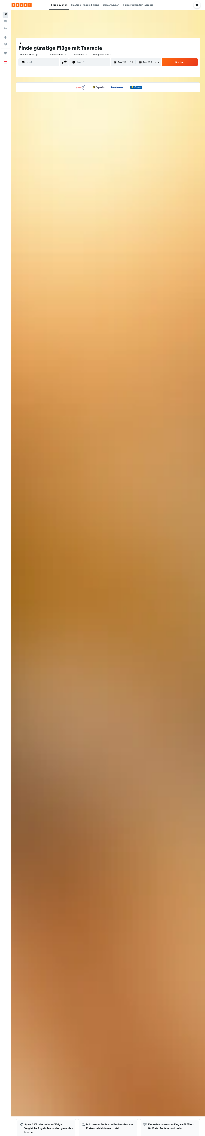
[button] (5, 4)
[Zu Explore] (5, 37)
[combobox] (30, 54)
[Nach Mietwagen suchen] (5, 28)
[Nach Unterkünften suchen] (5, 21)
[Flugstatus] (5, 44)
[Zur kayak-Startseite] (22, 5)
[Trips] (5, 53)
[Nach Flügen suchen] (5, 15)
